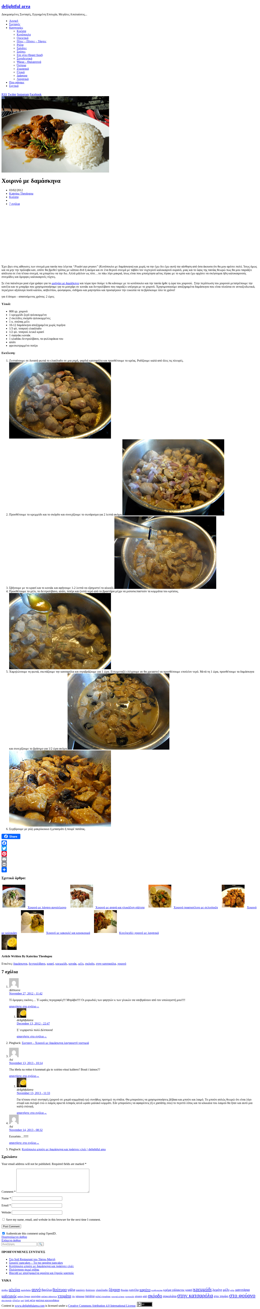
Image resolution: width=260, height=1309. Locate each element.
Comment (9, 1191)
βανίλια (46, 1290)
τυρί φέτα (30, 1300)
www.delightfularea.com (30, 1305)
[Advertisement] (116, 235)
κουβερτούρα (157, 1290)
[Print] (130, 864)
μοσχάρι (36, 1296)
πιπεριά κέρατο (117, 1296)
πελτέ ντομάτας (103, 1296)
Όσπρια (21, 65)
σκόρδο (89, 963)
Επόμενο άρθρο (11, 1240)
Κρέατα (21, 31)
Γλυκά (21, 72)
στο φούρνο (242, 1295)
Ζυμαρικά (23, 68)
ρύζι (145, 1296)
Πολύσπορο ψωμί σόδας (24, 1269)
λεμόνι (217, 1290)
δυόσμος (90, 1290)
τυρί (22, 1300)
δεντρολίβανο (37, 963)
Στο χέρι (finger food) (30, 55)
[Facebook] (130, 843)
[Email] (130, 859)
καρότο (145, 1290)
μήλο (232, 1290)
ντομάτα (64, 1296)
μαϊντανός (9, 1296)
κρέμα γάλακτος (174, 1290)
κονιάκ (73, 963)
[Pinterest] (130, 853)
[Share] (130, 869)
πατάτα (90, 1296)
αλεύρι (14, 1289)
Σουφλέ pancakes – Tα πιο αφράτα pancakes (36, 1262)
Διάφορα (22, 75)
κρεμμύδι (61, 963)
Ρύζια (20, 44)
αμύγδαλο (26, 1290)
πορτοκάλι (129, 1297)
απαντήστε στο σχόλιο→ (24, 1006)
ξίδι (73, 1296)
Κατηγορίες (16, 27)
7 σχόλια (14, 203)
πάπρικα (80, 1296)
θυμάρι (124, 1290)
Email (6, 1205)
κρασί (50, 963)
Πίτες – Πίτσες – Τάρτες (31, 41)
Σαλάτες (22, 48)
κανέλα (134, 1290)
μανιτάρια (242, 1290)
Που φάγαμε (16, 82)
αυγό (36, 1289)
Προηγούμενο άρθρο (14, 1237)
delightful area (16, 6)
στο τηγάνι (221, 1296)
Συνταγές (14, 24)
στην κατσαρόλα (106, 963)
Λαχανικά (23, 79)
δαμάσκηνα (20, 963)
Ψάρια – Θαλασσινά (29, 61)
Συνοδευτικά (24, 58)
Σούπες (21, 51)
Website (6, 1212)
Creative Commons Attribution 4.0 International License (102, 1305)
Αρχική (13, 20)
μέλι (81, 963)
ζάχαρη (114, 1289)
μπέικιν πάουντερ (49, 1296)
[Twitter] (130, 848)
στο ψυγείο (7, 1300)
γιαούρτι (80, 1290)
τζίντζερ (16, 1300)
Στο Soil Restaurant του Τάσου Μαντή (32, 1259)
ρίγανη (138, 1296)
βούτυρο (60, 1289)
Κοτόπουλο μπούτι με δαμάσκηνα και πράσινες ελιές (41, 1266)
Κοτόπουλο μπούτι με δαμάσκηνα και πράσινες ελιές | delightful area (64, 1149)
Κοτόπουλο (24, 34)
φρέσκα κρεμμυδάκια (47, 1300)
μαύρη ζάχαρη (24, 1296)
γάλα (71, 1290)
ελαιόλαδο (102, 1290)
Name (6, 1198)
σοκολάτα (169, 1296)
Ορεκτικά (22, 38)
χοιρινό (121, 963)
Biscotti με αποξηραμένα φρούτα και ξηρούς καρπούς (41, 1273)
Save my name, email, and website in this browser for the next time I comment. (53, 1219)
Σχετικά (13, 85)
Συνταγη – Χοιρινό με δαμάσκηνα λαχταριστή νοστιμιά (55, 1043)
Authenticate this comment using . (31, 1233)
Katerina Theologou (21, 193)
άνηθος (5, 1290)
